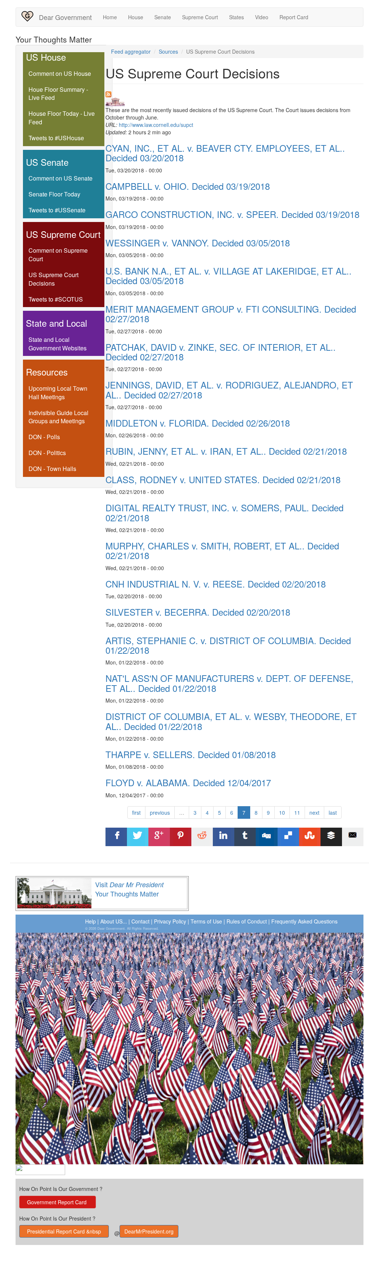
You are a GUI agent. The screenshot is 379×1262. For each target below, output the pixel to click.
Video (261, 17)
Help (90, 921)
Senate (162, 17)
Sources (168, 51)
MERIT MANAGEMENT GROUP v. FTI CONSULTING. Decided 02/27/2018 (230, 313)
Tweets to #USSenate (56, 210)
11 (297, 812)
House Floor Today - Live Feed (61, 117)
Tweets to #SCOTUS (55, 299)
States (236, 17)
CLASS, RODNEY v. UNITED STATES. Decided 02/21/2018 (223, 479)
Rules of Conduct (247, 921)
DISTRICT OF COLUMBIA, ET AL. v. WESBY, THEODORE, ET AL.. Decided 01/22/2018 (231, 721)
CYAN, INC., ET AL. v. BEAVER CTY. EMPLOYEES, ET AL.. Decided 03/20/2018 (225, 152)
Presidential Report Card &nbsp (64, 1231)
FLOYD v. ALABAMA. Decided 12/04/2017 (188, 782)
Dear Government (65, 17)
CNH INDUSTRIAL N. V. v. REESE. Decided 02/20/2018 (215, 583)
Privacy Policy (170, 921)
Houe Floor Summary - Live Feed (58, 93)
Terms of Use (206, 921)
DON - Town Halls (52, 468)
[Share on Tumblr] (245, 837)
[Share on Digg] (266, 837)
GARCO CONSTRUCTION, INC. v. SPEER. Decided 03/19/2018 (232, 214)
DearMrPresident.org (149, 1231)
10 (282, 812)
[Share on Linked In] (223, 837)
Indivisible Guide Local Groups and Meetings (58, 416)
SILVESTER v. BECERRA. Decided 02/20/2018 (197, 611)
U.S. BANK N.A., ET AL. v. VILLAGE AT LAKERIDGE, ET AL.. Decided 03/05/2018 (228, 275)
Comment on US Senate (60, 178)
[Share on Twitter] (137, 837)
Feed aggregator (131, 51)
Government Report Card (57, 1202)
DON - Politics (47, 452)
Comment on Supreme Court (58, 254)
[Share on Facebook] (116, 837)
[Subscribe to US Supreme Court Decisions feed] (234, 94)
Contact (140, 921)
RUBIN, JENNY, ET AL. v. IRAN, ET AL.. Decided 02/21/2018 (226, 450)
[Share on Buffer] (331, 837)
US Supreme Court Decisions (53, 278)
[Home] (30, 16)
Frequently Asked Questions (304, 921)
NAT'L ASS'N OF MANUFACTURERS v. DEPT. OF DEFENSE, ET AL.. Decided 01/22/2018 (229, 683)
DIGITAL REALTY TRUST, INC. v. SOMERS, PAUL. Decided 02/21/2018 (224, 512)
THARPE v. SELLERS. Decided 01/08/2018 (190, 754)
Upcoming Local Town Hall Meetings (57, 392)
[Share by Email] (352, 837)
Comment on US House (59, 73)
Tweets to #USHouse (56, 138)
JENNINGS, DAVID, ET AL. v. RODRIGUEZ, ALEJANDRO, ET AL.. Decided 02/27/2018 (229, 389)
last (333, 812)
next (314, 812)
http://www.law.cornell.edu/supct (156, 124)
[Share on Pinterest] (180, 837)
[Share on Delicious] (288, 837)
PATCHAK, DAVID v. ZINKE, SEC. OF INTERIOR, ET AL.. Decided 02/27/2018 (220, 351)
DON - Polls (44, 437)
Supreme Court (200, 17)
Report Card (293, 17)
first (136, 812)
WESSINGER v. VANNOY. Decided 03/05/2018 (197, 242)
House (135, 17)
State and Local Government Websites (57, 343)
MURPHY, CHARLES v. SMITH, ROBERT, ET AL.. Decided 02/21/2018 (222, 550)
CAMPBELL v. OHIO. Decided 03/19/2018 (187, 185)
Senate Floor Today (54, 194)
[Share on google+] (159, 837)
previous (160, 812)
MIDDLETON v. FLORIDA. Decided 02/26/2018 (197, 422)
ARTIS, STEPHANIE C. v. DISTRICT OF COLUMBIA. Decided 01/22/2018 (228, 645)
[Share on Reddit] (202, 837)
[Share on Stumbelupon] (309, 837)
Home (110, 17)
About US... (113, 921)
